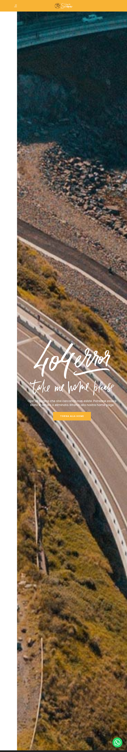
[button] (117, 742)
